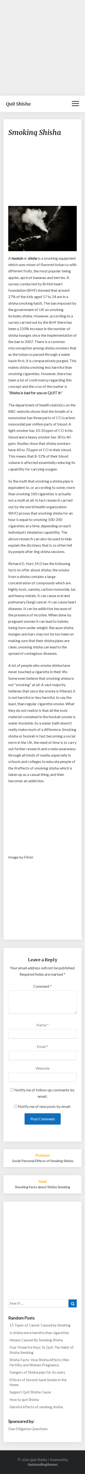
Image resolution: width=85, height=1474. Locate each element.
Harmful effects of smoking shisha (36, 1407)
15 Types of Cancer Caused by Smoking (40, 1325)
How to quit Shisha (24, 1399)
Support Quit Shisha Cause (30, 1392)
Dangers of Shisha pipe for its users (37, 1372)
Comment (42, 986)
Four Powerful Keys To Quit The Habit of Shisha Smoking (41, 1349)
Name (42, 1025)
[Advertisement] (42, 47)
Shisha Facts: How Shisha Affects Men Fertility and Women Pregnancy (39, 1362)
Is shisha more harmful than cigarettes (39, 1333)
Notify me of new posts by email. (44, 1106)
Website (43, 1068)
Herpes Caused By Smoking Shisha (36, 1340)
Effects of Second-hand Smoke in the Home (38, 1382)
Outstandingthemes (43, 1464)
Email (42, 1046)
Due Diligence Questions (28, 1429)
